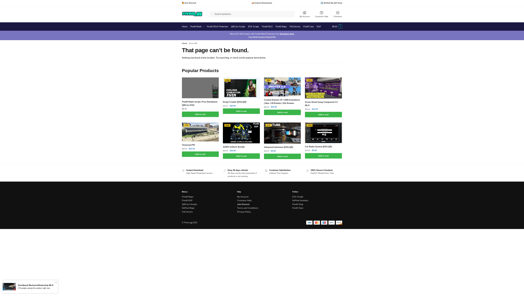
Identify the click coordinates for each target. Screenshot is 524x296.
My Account (305, 16)
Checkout (338, 16)
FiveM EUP (187, 200)
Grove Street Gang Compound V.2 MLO (321, 103)
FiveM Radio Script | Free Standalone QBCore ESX (199, 103)
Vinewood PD (188, 145)
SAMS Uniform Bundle (234, 147)
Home (184, 43)
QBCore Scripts (189, 204)
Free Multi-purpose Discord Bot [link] (262, 37)
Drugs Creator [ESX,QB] (234, 102)
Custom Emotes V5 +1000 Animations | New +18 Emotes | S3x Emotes (282, 101)
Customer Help (321, 16)
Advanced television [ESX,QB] (278, 147)
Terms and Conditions (247, 208)
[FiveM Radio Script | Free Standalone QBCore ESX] (200, 87)
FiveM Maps (187, 197)
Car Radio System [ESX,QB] (318, 146)
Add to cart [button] (200, 114)
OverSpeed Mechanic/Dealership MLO (35, 285)
